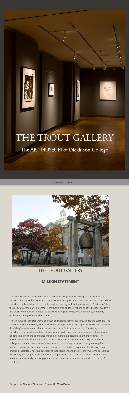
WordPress (63, 384)
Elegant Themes (32, 384)
